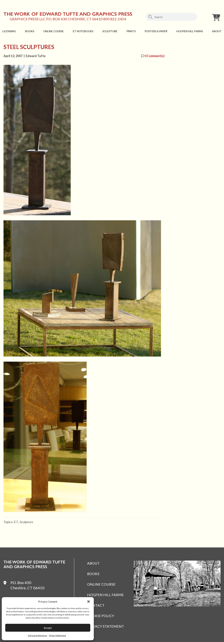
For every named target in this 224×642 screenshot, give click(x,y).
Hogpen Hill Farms (189, 31)
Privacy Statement (57, 635)
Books (29, 31)
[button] (88, 601)
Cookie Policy (100, 616)
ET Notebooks (83, 31)
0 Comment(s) (154, 56)
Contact (95, 605)
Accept (48, 627)
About (217, 31)
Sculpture (109, 31)
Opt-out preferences (37, 635)
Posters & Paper (156, 31)
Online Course (53, 31)
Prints (131, 31)
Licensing (9, 31)
